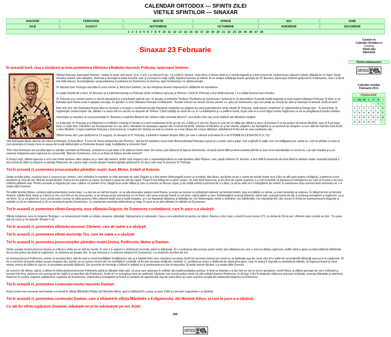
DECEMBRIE (352, 26)
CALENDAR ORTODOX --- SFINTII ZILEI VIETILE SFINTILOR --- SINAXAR (196, 9)
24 (239, 32)
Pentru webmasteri (369, 62)
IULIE (32, 26)
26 (250, 32)
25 (245, 32)
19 (212, 32)
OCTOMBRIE (225, 26)
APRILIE (225, 21)
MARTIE (158, 21)
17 (201, 32)
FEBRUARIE (91, 21)
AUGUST (91, 26)
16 (196, 32)
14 (185, 32)
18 (207, 32)
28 (261, 32)
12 (174, 32)
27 (256, 32)
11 (169, 32)
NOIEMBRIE (289, 26)
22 (229, 32)
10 (164, 32)
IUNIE (352, 21)
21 (223, 32)
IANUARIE (32, 21)
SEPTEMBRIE (158, 26)
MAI (288, 21)
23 (234, 32)
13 (180, 32)
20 (218, 32)
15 (191, 32)
